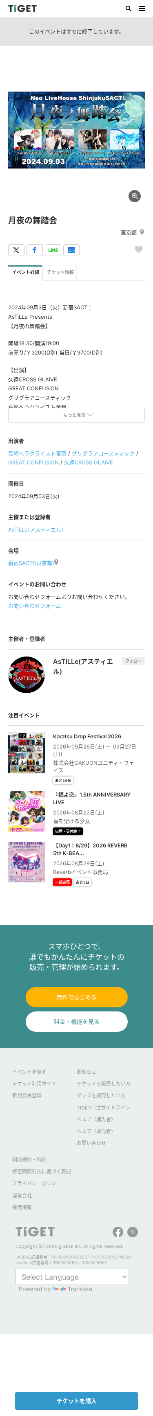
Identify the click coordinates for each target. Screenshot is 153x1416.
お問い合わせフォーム (34, 605)
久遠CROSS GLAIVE (88, 462)
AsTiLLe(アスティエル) (35, 529)
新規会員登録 (27, 1095)
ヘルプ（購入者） (96, 1119)
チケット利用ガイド (34, 1084)
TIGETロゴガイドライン (103, 1108)
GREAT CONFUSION (33, 462)
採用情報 (22, 1207)
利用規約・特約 (29, 1160)
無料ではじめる (77, 997)
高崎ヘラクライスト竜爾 (37, 453)
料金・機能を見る (77, 1021)
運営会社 (22, 1196)
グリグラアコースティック (103, 453)
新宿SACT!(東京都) (31, 563)
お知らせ (86, 1072)
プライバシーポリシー (36, 1183)
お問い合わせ (91, 1143)
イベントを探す (29, 1072)
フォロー (133, 661)
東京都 (129, 232)
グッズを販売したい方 (101, 1095)
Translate (80, 1288)
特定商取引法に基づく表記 (41, 1172)
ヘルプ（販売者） (96, 1131)
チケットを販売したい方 (104, 1084)
